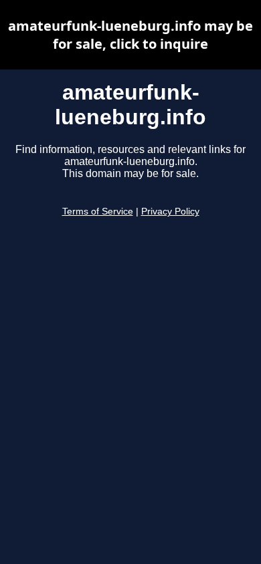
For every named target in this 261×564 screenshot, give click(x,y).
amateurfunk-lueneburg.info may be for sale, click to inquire (130, 35)
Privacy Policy (170, 211)
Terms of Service (97, 211)
